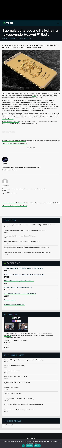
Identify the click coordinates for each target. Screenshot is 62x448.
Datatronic (12, 263)
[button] (58, 23)
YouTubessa (7, 335)
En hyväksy (29, 445)
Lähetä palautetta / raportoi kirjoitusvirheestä (14, 143)
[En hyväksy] (60, 444)
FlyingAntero (5, 185)
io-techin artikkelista (7, 119)
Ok (23, 445)
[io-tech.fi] (8, 23)
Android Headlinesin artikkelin (10, 122)
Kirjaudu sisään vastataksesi (9, 169)
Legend (34, 95)
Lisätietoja (37, 445)
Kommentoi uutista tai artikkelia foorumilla (14, 140)
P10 (14, 132)
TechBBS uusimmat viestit (14, 355)
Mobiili (20, 38)
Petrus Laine (13, 38)
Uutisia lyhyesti (10, 220)
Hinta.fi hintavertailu (8, 425)
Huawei (4, 132)
